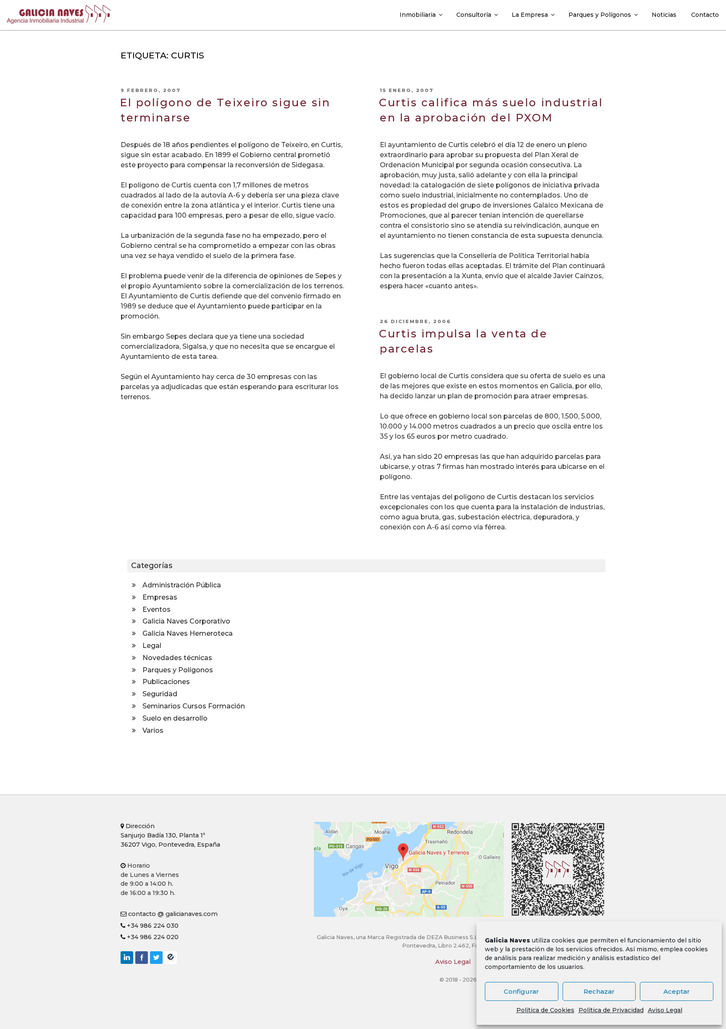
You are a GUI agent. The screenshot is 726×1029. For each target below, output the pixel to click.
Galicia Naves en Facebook (141, 957)
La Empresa (530, 14)
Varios (152, 730)
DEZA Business (170, 957)
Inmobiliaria (418, 14)
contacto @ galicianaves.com (172, 914)
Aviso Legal (665, 1010)
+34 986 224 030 (152, 925)
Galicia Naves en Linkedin (127, 957)
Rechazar (599, 991)
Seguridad (159, 694)
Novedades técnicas (177, 658)
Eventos (156, 609)
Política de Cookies (545, 1010)
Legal (151, 646)
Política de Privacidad (611, 1010)
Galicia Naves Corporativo (186, 621)
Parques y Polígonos (599, 14)
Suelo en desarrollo (175, 718)
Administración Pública (181, 585)
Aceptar (676, 991)
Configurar (521, 991)
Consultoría (473, 14)
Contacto (705, 14)
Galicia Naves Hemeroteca (187, 633)
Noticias (664, 14)
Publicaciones (166, 682)
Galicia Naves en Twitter (156, 957)
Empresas (159, 597)
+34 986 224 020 (152, 937)
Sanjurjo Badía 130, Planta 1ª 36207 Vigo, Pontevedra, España (170, 835)
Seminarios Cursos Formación (193, 706)
